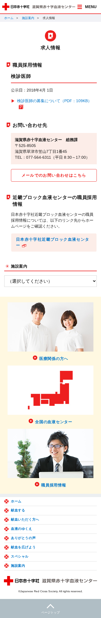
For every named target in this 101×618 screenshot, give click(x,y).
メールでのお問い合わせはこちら (54, 175)
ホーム (8, 18)
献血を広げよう (23, 547)
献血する (18, 510)
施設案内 (28, 18)
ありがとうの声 (23, 538)
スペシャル (20, 556)
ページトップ (50, 612)
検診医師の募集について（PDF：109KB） (54, 101)
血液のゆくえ (21, 529)
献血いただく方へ (25, 519)
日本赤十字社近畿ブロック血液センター (52, 242)
